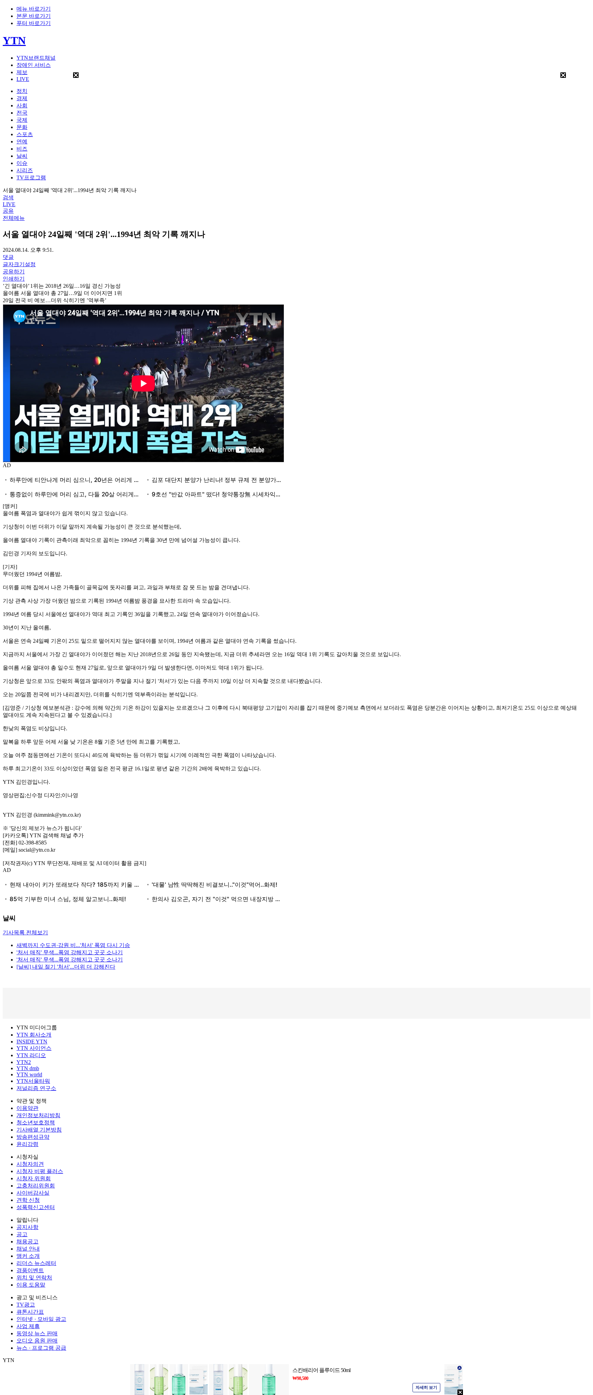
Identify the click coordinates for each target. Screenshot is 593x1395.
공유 (8, 211)
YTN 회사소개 (33, 1035)
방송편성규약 (32, 1137)
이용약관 (27, 1108)
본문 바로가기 (33, 16)
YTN (14, 40)
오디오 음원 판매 (37, 1341)
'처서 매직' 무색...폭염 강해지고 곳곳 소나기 (69, 952)
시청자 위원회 (33, 1178)
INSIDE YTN (31, 1041)
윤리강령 (27, 1144)
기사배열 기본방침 (39, 1130)
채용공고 (27, 1241)
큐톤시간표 (30, 1312)
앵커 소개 (28, 1256)
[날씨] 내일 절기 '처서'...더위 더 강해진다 (65, 967)
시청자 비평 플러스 (39, 1171)
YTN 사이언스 (33, 1048)
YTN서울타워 (33, 1081)
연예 (21, 141)
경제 (21, 98)
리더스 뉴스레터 (36, 1263)
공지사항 (27, 1227)
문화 (21, 127)
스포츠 (24, 134)
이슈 (21, 163)
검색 (8, 197)
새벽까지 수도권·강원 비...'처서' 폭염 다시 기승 (73, 945)
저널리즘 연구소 (36, 1088)
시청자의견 (30, 1164)
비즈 (21, 149)
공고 (21, 1234)
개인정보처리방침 (38, 1115)
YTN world (29, 1074)
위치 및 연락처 (34, 1277)
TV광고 (25, 1305)
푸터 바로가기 (33, 23)
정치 (21, 91)
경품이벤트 (30, 1270)
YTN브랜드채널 (36, 58)
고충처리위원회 (35, 1186)
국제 (21, 120)
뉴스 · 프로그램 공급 (41, 1348)
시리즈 (24, 170)
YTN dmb (27, 1068)
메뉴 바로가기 (33, 9)
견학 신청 (28, 1200)
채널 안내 (28, 1249)
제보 (21, 72)
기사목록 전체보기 (25, 932)
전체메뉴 (14, 218)
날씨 (21, 156)
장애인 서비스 (33, 65)
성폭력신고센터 (35, 1207)
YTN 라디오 (31, 1055)
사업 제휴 (28, 1326)
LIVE (22, 79)
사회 (21, 105)
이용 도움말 (30, 1285)
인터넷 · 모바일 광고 (41, 1319)
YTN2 (23, 1062)
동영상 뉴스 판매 (37, 1333)
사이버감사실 (32, 1193)
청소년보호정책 (35, 1122)
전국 (21, 113)
